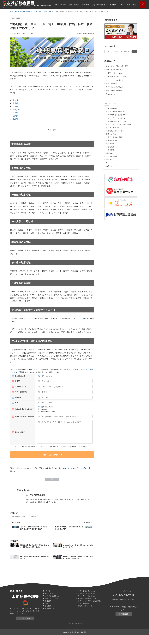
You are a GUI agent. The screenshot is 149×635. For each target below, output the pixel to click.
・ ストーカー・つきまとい (86, 596)
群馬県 (15, 113)
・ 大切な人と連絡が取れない (86, 593)
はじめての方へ (25, 618)
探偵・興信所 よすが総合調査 (77, 632)
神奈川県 (16, 110)
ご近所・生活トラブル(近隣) (116, 76)
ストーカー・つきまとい (115, 80)
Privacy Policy (65, 468)
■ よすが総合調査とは (51, 596)
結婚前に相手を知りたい (117, 121)
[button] (52, 479)
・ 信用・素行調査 (82, 603)
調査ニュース (16, 18)
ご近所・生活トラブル (114, 73)
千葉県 (15, 103)
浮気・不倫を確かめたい (115, 90)
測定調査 (111, 147)
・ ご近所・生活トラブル (85, 606)
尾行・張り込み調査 (19, 516)
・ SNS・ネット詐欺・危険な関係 (88, 601)
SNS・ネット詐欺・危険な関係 (117, 66)
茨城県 (15, 119)
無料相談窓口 (123, 614)
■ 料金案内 (47, 601)
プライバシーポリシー (74, 624)
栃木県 (15, 116)
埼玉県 (15, 106)
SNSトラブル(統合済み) (114, 69)
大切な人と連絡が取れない (115, 87)
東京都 (15, 100)
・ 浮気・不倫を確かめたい (86, 591)
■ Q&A (46, 603)
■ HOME (46, 591)
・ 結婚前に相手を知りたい (86, 598)
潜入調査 (111, 143)
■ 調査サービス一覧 (50, 598)
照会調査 (33, 516)
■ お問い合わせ (49, 608)
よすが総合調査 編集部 (85, 34)
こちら (83, 318)
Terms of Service (84, 468)
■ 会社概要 (47, 606)
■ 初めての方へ (49, 593)
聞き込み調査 (113, 140)
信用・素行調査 (111, 83)
